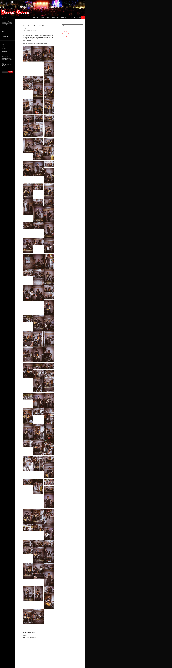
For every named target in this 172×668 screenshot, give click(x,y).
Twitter (3, 31)
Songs (58, 17)
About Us (79, 17)
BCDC (34, 17)
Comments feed (65, 33)
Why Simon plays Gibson (6, 58)
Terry (35, 30)
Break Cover (5, 17)
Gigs (37, 17)
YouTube (3, 34)
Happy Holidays (5, 62)
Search (3, 70)
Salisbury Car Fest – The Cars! (29, 631)
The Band (53, 17)
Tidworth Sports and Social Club (29, 636)
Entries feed (64, 31)
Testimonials (63, 17)
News (74, 17)
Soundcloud (4, 39)
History (42, 17)
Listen (48, 17)
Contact (69, 17)
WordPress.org (65, 36)
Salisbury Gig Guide (6, 36)
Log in (63, 28)
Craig (3, 63)
